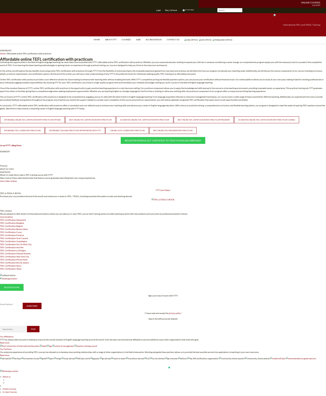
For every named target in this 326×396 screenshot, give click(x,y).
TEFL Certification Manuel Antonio (15, 253)
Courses (126, 39)
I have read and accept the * (164, 313)
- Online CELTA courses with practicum (127, 130)
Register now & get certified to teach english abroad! (163, 140)
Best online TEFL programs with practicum (173, 130)
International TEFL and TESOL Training (301, 25)
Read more (4, 342)
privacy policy (175, 313)
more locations (6, 217)
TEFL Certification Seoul (10, 265)
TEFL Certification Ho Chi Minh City (16, 244)
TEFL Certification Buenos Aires (14, 229)
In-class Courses (10, 392)
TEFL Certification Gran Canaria (14, 238)
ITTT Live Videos (163, 190)
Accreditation (154, 39)
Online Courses (310, 2)
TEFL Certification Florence (12, 235)
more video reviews (8, 181)
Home (97, 39)
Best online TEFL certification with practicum (90, 120)
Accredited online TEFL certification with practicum (144, 120)
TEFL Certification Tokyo (11, 269)
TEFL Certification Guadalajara (13, 241)
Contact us (173, 39)
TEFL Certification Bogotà (11, 226)
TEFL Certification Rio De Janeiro (14, 262)
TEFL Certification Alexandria (13, 220)
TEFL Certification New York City (14, 256)
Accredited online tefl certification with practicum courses (266, 120)
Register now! (11, 287)
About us (7, 376)
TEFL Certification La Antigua (13, 250)
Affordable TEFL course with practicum (22, 130)
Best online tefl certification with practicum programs (204, 120)
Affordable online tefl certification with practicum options (32, 120)
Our (7, 336)
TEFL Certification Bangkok (12, 223)
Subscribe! (32, 306)
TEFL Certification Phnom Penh (14, 259)
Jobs (138, 39)
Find (33, 329)
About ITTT (111, 39)
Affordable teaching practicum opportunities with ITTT (75, 130)
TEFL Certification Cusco (11, 232)
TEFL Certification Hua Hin (12, 247)
